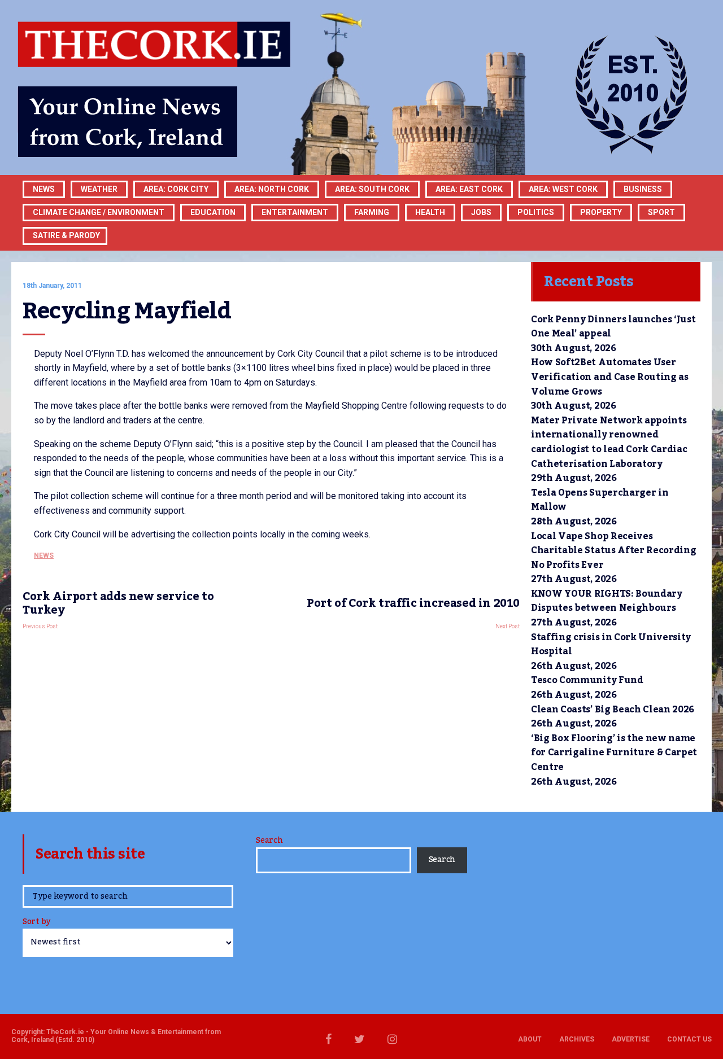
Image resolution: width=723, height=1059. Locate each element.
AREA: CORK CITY (175, 189)
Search (269, 840)
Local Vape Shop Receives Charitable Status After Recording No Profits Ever (613, 550)
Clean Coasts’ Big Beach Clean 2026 (612, 710)
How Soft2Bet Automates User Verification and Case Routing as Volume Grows (610, 376)
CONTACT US (689, 1039)
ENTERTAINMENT (295, 212)
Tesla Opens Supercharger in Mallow (599, 500)
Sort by (36, 923)
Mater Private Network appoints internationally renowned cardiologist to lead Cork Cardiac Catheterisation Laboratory (609, 442)
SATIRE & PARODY (66, 235)
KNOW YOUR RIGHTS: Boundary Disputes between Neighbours (606, 601)
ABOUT (530, 1039)
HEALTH (430, 212)
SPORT (661, 212)
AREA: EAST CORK (469, 189)
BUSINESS (643, 189)
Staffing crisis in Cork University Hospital (611, 644)
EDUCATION (213, 212)
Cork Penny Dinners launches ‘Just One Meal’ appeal (613, 326)
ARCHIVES (576, 1039)
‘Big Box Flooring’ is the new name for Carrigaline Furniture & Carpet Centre (614, 752)
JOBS (481, 212)
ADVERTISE (631, 1039)
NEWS (44, 555)
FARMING (371, 212)
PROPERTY (601, 212)
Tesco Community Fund (587, 680)
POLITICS (535, 212)
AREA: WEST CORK (563, 189)
